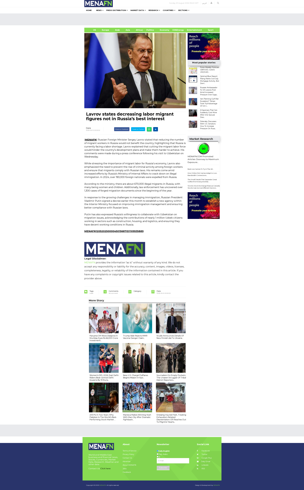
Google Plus (206, 458)
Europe (105, 30)
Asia (128, 30)
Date (88, 128)
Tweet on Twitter (138, 129)
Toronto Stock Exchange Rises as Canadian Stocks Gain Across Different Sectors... (204, 187)
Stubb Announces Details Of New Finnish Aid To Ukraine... (170, 337)
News (99, 10)
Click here (105, 468)
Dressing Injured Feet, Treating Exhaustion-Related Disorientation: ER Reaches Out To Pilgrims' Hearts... (171, 418)
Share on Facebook (121, 129)
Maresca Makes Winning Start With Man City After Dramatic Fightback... (137, 417)
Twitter (204, 454)
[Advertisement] (153, 19)
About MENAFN (129, 465)
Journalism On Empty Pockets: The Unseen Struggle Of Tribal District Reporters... (171, 377)
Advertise (127, 461)
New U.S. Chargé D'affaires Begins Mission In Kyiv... (135, 376)
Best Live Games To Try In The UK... (201, 169)
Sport (209, 30)
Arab (117, 30)
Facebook (205, 451)
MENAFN (90, 139)
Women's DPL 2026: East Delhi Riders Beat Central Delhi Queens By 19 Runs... (104, 377)
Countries (168, 10)
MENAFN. (103, 485)
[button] (211, 3)
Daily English (164, 451)
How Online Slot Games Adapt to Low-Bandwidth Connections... (202, 174)
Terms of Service (129, 451)
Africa (138, 30)
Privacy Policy (128, 454)
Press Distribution (116, 10)
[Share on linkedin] (155, 129)
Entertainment (191, 30)
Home (89, 10)
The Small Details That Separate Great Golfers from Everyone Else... (202, 181)
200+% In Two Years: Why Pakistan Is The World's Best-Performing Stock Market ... (103, 417)
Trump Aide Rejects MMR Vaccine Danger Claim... (135, 337)
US (91, 30)
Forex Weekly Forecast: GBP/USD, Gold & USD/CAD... (209, 69)
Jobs (124, 469)
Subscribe (163, 468)
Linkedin (205, 465)
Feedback (127, 472)
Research (153, 10)
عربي (204, 3)
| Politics (149, 30)
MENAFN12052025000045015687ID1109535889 (114, 231)
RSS (203, 469)
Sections (183, 10)
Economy (164, 30)
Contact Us (127, 458)
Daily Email (205, 461)
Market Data (137, 10)
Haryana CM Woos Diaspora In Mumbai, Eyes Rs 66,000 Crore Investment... (104, 338)
